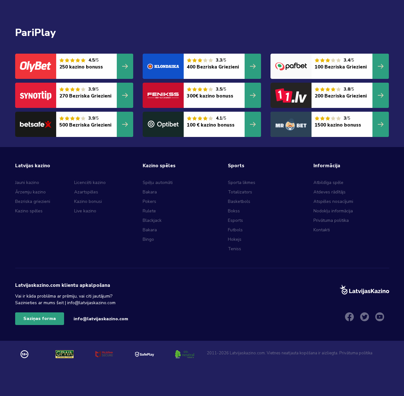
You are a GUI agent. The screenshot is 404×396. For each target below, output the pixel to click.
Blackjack (152, 220)
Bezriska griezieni (32, 201)
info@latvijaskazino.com (101, 319)
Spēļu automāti (158, 183)
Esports (235, 220)
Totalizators (240, 192)
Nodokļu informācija (333, 211)
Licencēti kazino (90, 183)
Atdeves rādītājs (329, 192)
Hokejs (234, 239)
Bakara (150, 192)
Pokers (149, 201)
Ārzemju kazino (30, 192)
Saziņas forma (39, 319)
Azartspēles (86, 192)
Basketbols (239, 201)
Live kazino (85, 211)
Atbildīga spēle (328, 183)
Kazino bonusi (88, 201)
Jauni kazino (27, 183)
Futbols (235, 230)
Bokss (234, 211)
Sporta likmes (241, 183)
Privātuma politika (331, 220)
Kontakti (321, 230)
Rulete (149, 211)
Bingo (148, 239)
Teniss (234, 249)
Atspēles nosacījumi (333, 201)
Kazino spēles (29, 211)
